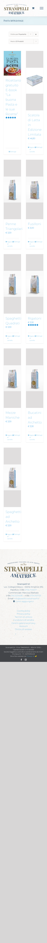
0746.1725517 (31, 590)
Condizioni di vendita (23, 620)
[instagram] (26, 660)
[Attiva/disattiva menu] (41, 8)
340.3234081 (17, 595)
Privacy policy (23, 614)
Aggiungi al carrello (32, 149)
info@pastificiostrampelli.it (26, 598)
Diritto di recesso (23, 629)
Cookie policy (23, 611)
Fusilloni (34, 224)
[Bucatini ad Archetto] (34, 378)
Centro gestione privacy (23, 623)
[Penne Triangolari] (12, 189)
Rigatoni (34, 318)
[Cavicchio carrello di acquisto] (33, 8)
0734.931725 (35, 595)
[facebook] (21, 660)
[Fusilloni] (34, 189)
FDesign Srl (30, 656)
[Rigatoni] (34, 284)
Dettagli (13, 152)
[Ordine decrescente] (36, 34)
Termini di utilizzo (23, 617)
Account (23, 626)
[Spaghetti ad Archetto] (12, 477)
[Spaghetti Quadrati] (12, 284)
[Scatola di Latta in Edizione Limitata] (34, 80)
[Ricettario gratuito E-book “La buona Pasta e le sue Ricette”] (12, 63)
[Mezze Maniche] (12, 378)
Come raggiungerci (24, 601)
